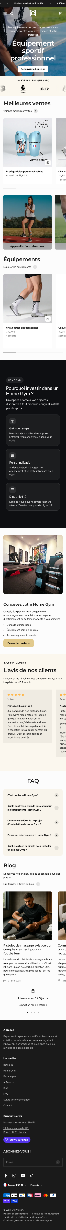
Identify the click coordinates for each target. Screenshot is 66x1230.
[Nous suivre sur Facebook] (5, 1175)
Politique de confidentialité (15, 1213)
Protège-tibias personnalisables (24, 171)
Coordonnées (38, 1217)
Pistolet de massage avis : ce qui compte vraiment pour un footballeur (27, 949)
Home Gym (9, 1070)
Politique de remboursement (45, 1213)
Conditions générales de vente (17, 1220)
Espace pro (9, 1076)
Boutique (8, 1064)
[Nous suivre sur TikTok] (31, 1175)
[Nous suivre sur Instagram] (14, 1175)
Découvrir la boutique (33, 69)
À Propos (8, 1082)
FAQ (5, 1093)
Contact (7, 1105)
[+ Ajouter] (48, 163)
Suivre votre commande (16, 1099)
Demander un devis (18, 643)
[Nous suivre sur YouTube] (23, 1175)
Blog (5, 1087)
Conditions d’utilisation (17, 1217)
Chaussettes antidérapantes (22, 327)
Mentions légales (44, 1220)
